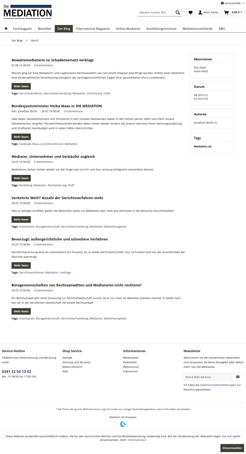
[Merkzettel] (190, 12)
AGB (65, 371)
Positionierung (57, 185)
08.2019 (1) (201, 95)
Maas (35, 144)
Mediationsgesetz (115, 226)
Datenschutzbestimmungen (218, 385)
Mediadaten (131, 357)
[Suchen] (178, 12)
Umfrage (65, 272)
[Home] (6, 28)
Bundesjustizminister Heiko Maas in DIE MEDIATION (57, 106)
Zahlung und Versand (76, 362)
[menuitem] (160, 12)
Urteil (107, 93)
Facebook (25, 144)
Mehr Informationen (133, 440)
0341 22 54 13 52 (16, 371)
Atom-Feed (201, 71)
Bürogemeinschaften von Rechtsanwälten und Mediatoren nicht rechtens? (77, 285)
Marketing (25, 185)
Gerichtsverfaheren (31, 272)
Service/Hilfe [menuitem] (232, 3)
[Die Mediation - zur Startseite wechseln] (28, 12)
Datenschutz (131, 367)
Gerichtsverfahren (30, 93)
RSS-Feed (200, 67)
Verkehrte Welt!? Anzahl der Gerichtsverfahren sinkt (57, 197)
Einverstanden (232, 448)
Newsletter (130, 362)
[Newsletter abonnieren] (238, 377)
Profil (71, 185)
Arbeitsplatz (27, 226)
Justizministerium (52, 144)
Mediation (79, 93)
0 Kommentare (43, 65)
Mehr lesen (21, 86)
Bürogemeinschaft (48, 226)
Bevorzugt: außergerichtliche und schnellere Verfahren (60, 239)
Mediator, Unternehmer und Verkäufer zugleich (53, 156)
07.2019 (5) (201, 99)
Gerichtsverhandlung (57, 93)
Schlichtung (94, 93)
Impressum (130, 371)
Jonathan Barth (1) (205, 122)
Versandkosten (115, 409)
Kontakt (67, 357)
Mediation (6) (203, 146)
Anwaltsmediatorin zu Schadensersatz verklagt (53, 60)
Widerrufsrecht (72, 367)
